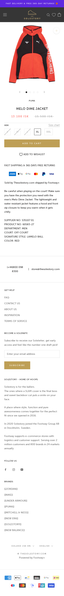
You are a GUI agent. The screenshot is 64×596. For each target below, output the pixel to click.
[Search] (48, 14)
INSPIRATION (12, 315)
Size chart (54, 125)
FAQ (6, 297)
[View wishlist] (54, 14)
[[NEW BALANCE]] (14, 530)
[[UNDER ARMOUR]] (15, 500)
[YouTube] (22, 469)
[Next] (44, 92)
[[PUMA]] (9, 506)
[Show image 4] (37, 92)
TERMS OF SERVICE (15, 321)
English (45, 546)
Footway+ (54, 182)
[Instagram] (13, 469)
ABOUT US (10, 309)
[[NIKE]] (8, 494)
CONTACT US (12, 303)
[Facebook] (5, 469)
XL (37, 131)
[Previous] (19, 92)
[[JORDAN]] (11, 488)
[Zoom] (56, 30)
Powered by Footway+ (32, 557)
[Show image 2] (30, 92)
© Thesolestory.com (32, 554)
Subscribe (17, 365)
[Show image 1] (26, 92)
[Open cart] (59, 14)
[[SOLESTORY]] (12, 524)
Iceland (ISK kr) (21, 546)
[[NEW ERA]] (11, 518)
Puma (32, 100)
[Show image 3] (34, 92)
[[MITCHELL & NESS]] (16, 512)
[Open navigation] (5, 14)
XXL (48, 131)
